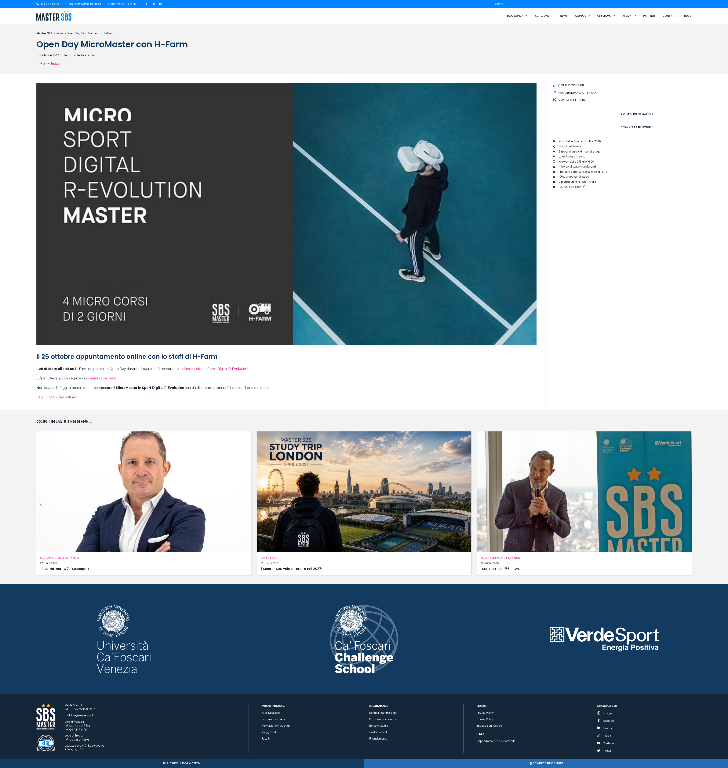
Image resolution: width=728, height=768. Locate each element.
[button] (40, 504)
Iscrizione (541, 16)
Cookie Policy (485, 719)
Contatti (670, 16)
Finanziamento (378, 738)
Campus (580, 16)
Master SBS (44, 33)
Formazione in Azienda (276, 725)
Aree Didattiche (271, 712)
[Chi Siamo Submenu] (613, 15)
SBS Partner (276, 557)
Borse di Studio (378, 725)
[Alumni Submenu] (634, 15)
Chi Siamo (604, 16)
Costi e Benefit (378, 732)
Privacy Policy (485, 712)
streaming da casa (100, 378)
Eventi (43, 557)
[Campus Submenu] (588, 15)
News (563, 16)
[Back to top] (720, 751)
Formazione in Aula (274, 719)
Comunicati (487, 557)
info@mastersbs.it (82, 715)
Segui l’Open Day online (55, 397)
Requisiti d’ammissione (383, 712)
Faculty (266, 738)
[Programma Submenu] (525, 15)
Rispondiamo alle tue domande (496, 741)
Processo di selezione (383, 719)
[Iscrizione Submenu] (550, 15)
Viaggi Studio (270, 732)
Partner (649, 16)
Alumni (627, 16)
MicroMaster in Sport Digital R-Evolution (214, 369)
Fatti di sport (293, 557)
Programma (514, 16)
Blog (688, 16)
